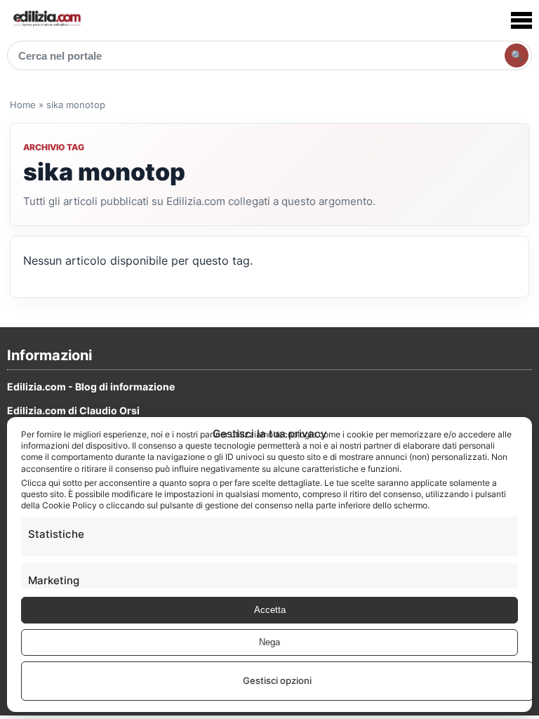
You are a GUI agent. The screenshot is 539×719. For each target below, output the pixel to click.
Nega (269, 642)
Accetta (270, 610)
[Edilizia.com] (46, 20)
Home (23, 104)
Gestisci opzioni (277, 680)
